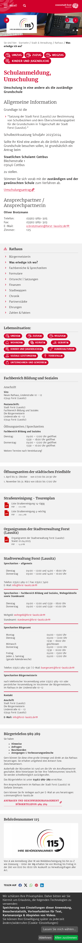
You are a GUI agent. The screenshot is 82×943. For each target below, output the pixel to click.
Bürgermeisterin (20, 256)
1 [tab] (73, 30)
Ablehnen (45, 937)
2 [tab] (77, 30)
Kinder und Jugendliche (30, 61)
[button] (20, 885)
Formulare (16, 273)
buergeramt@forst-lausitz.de (56, 667)
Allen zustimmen (66, 937)
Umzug (17, 55)
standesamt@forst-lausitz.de (32, 619)
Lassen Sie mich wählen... (59, 929)
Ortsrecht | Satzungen (23, 279)
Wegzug (58, 55)
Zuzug (36, 55)
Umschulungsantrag (17, 190)
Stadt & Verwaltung (41, 43)
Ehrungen (15, 307)
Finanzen (15, 285)
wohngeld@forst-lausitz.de (28, 615)
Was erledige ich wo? (23, 262)
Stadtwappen (17, 290)
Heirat (39, 342)
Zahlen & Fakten (19, 312)
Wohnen (15, 342)
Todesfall (54, 355)
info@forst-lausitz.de (23, 585)
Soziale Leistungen (22, 355)
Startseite (24, 43)
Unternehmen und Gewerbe (27, 362)
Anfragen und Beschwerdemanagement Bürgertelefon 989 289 (31, 802)
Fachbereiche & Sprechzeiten (28, 268)
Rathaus (59, 43)
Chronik (14, 296)
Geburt (62, 342)
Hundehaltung (63, 349)
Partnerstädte (18, 301)
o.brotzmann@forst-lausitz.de (46, 226)
